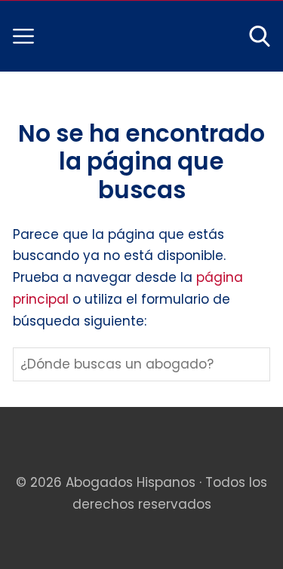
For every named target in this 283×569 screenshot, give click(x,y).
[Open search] (259, 36)
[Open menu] (23, 36)
